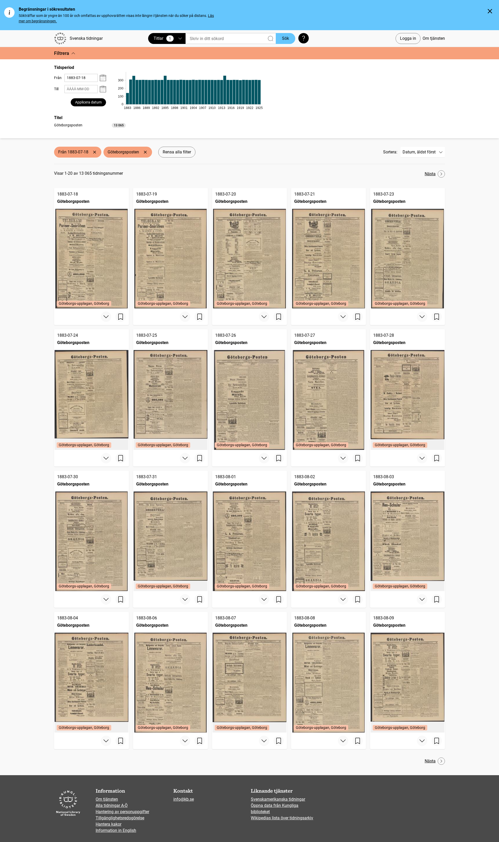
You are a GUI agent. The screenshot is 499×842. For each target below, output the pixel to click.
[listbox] (90, 125)
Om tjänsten (434, 38)
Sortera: (390, 152)
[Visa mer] (106, 317)
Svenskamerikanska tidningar (278, 799)
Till (56, 89)
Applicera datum (88, 102)
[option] (90, 125)
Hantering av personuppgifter (122, 811)
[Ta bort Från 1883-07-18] (94, 152)
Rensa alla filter (177, 152)
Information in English (116, 830)
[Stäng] (490, 11)
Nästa (430, 173)
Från (58, 78)
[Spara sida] (120, 317)
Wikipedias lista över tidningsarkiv (282, 817)
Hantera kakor (108, 824)
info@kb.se (183, 799)
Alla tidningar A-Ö (112, 805)
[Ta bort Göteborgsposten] (145, 152)
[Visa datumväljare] (103, 78)
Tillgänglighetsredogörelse (120, 817)
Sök (285, 38)
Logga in (408, 38)
